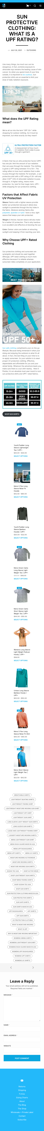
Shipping (22, 1090)
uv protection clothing (23, 920)
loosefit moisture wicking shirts (23, 835)
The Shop (22, 1108)
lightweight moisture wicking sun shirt (22, 808)
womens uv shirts (22, 960)
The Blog (22, 1105)
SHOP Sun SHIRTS (12, 414)
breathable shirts (22, 795)
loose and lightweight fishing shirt (23, 831)
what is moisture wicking (22, 924)
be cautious (27, 75)
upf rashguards (16, 911)
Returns (22, 1086)
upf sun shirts (22, 916)
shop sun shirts (22, 889)
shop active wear (31, 871)
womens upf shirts (23, 956)
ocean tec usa (13, 871)
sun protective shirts (22, 898)
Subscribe (22, 1119)
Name (7, 1025)
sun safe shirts (22, 902)
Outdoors (31, 50)
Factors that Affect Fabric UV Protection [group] (20, 196)
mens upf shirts (14, 853)
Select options (21, 456)
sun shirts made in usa (22, 907)
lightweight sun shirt (22, 817)
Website (7, 1046)
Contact (22, 1116)
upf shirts (32, 911)
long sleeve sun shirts (22, 826)
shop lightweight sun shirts (23, 875)
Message (8, 995)
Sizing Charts (22, 1097)
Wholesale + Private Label (22, 1112)
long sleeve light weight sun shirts (22, 822)
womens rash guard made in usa (22, 947)
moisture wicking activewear (22, 858)
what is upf (22, 929)
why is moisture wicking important (22, 933)
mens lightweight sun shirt (22, 840)
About (22, 1101)
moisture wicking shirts (22, 862)
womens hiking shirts (23, 938)
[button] (28, 5)
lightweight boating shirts (22, 799)
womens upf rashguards (22, 951)
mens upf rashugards (22, 849)
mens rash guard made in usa (22, 844)
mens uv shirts (31, 853)
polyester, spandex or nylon (13, 213)
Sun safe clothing (9, 348)
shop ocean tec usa (22, 884)
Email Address (10, 1035)
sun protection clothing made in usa (22, 893)
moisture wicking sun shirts (23, 866)
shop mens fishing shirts (22, 880)
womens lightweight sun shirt (23, 942)
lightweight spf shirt (23, 813)
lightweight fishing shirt (22, 804)
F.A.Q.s (22, 1094)
